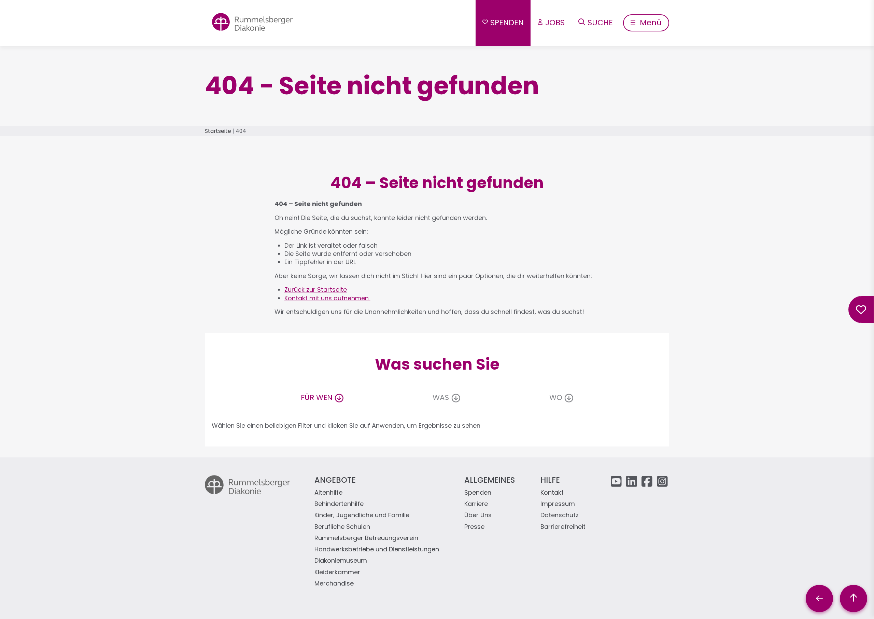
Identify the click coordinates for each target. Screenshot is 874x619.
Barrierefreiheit (563, 527)
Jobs (555, 22)
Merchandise (334, 584)
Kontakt (552, 493)
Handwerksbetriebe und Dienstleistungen (376, 549)
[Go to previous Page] (819, 598)
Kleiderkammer (337, 572)
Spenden (507, 22)
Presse (474, 527)
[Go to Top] (853, 598)
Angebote (335, 480)
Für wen (317, 397)
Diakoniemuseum (340, 561)
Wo (555, 397)
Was (441, 397)
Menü (650, 22)
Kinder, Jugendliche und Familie (361, 515)
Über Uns (478, 515)
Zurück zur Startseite (315, 289)
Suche (600, 22)
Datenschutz (559, 515)
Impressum (557, 504)
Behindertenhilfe (339, 504)
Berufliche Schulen (342, 527)
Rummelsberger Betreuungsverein (366, 538)
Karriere (476, 504)
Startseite (218, 131)
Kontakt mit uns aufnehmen (327, 298)
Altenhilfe (328, 493)
